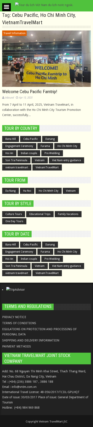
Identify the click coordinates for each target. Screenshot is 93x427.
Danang (50, 138)
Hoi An (9, 153)
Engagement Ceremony (19, 146)
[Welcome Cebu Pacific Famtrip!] (46, 58)
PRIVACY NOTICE (14, 317)
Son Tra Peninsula (16, 160)
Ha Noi (27, 190)
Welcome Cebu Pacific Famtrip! (29, 91)
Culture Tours (13, 214)
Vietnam (40, 160)
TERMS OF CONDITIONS (19, 323)
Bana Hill (10, 138)
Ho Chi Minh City (57, 15)
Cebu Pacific (25, 15)
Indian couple (29, 153)
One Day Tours (14, 221)
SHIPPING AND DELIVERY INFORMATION (30, 340)
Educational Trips (39, 214)
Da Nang (10, 190)
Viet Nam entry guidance (66, 160)
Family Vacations (68, 214)
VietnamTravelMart (22, 22)
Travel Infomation (14, 33)
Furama (45, 146)
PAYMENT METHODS (16, 346)
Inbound (9, 97)
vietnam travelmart (16, 167)
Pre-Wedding (52, 153)
